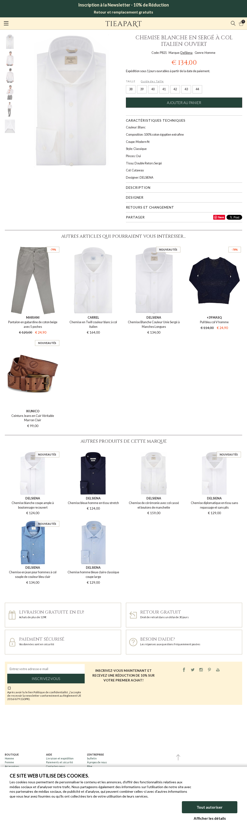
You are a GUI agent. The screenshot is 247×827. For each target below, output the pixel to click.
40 (153, 89)
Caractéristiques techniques (155, 120)
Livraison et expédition (60, 758)
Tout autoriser (210, 807)
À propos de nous (97, 762)
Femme (9, 762)
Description (138, 187)
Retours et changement (150, 207)
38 (130, 89)
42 (175, 89)
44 (197, 89)
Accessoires (12, 766)
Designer (135, 197)
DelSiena (186, 53)
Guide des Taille (152, 81)
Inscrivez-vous (46, 678)
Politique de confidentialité (51, 692)
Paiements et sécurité (59, 762)
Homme (9, 758)
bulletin (92, 758)
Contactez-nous (55, 766)
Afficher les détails (210, 818)
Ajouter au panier (184, 102)
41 (164, 89)
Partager (135, 217)
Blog (89, 766)
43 (186, 89)
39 (142, 89)
